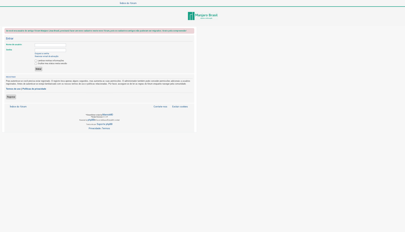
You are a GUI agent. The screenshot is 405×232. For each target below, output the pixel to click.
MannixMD (108, 114)
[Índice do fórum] (202, 16)
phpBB (91, 119)
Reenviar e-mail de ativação (47, 56)
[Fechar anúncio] (192, 31)
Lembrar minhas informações (50, 61)
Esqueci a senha (42, 53)
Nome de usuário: (14, 44)
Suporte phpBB (104, 124)
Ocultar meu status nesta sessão (52, 63)
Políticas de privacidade (34, 89)
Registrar (11, 97)
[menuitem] (178, 107)
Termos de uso (13, 89)
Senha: (9, 50)
